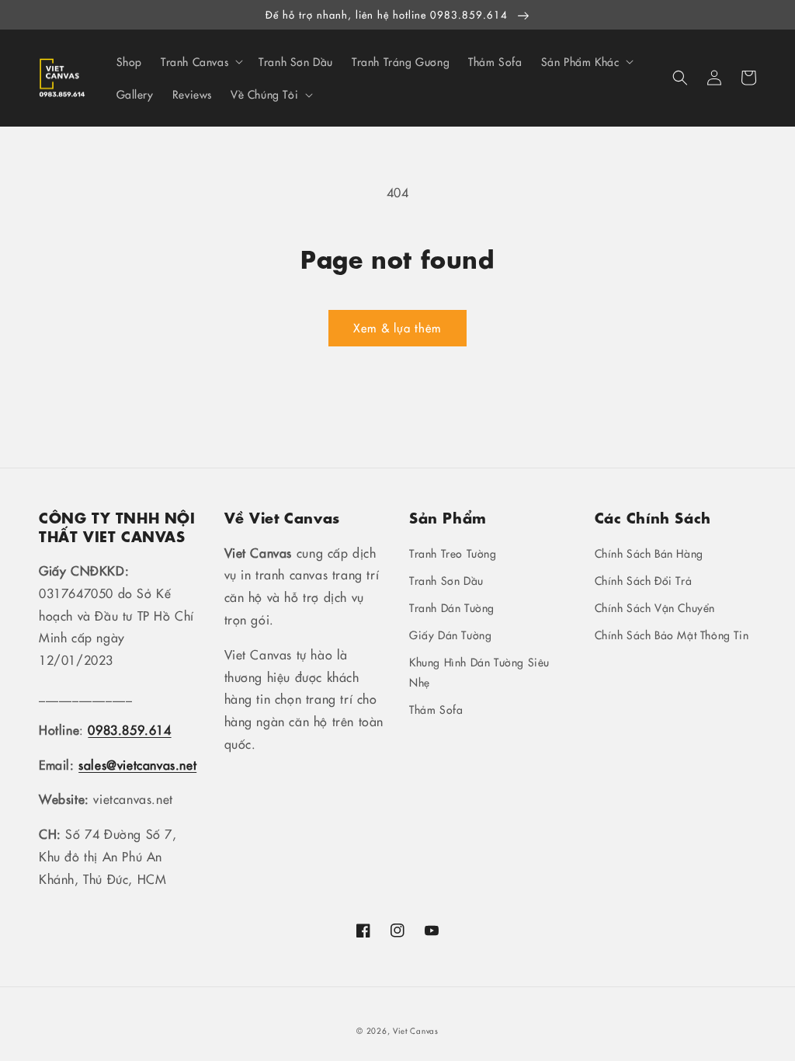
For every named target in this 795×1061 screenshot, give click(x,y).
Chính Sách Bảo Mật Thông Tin (672, 634)
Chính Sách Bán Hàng (649, 553)
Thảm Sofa (436, 709)
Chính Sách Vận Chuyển (655, 607)
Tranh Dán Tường (452, 607)
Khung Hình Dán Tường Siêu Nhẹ (479, 671)
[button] (680, 78)
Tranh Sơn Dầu (446, 580)
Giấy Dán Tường (450, 634)
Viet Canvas (416, 1030)
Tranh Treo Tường (453, 553)
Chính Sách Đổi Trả (644, 580)
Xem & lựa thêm (397, 327)
